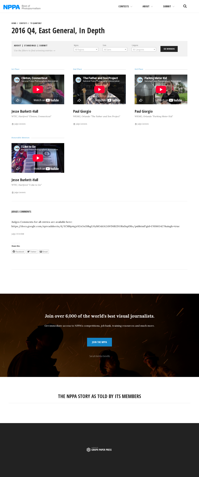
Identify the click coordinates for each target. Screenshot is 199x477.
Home (14, 23)
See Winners (169, 48)
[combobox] (86, 49)
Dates (104, 45)
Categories (135, 45)
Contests (123, 6)
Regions (76, 45)
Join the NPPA (99, 342)
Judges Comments (19, 123)
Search (185, 5)
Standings (30, 45)
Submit (167, 6)
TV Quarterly (36, 23)
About (146, 6)
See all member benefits (99, 356)
